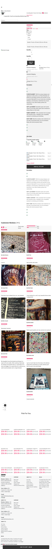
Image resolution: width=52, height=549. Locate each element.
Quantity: (29, 50)
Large (29, 37)
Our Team (28, 479)
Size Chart (16, 481)
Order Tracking (17, 482)
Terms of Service (30, 484)
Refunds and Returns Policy (19, 485)
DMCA (28, 488)
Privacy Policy (29, 482)
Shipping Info (16, 484)
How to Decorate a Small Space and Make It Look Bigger (44, 487)
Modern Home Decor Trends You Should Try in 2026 (11, 540)
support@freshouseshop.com (7, 496)
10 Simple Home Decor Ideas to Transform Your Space (11, 538)
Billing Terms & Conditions (32, 486)
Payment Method (30, 485)
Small (29, 33)
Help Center (16, 479)
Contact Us (29, 481)
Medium (29, 35)
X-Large (29, 39)
